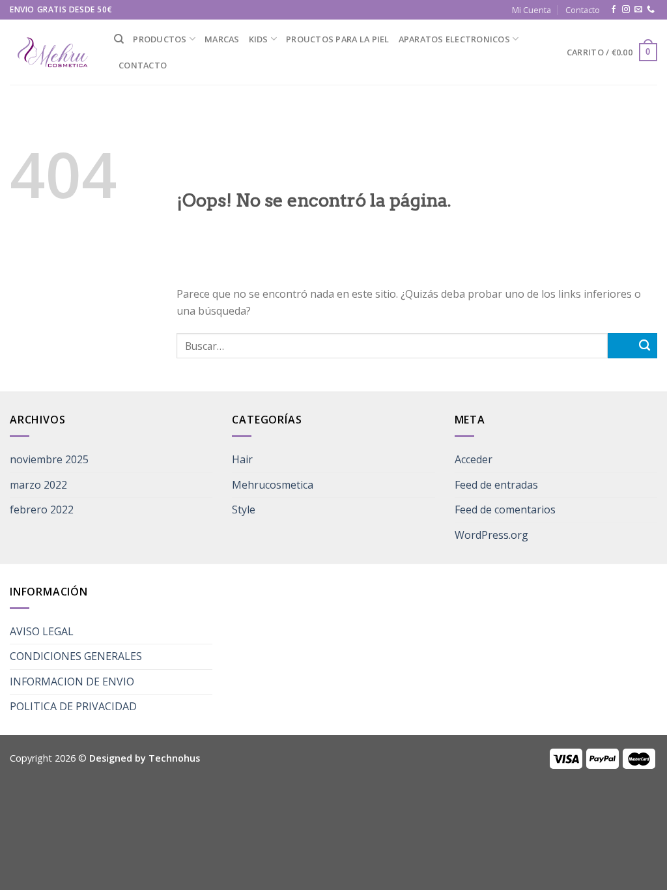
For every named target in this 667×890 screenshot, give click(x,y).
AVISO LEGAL (42, 631)
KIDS (258, 39)
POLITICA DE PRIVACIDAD (73, 706)
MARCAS (222, 39)
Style (243, 509)
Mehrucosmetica (272, 485)
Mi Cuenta (531, 10)
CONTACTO (143, 65)
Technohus (174, 758)
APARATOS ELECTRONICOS (454, 39)
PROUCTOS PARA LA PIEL (337, 39)
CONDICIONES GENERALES (76, 656)
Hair (242, 459)
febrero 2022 (42, 509)
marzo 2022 (38, 485)
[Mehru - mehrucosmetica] (52, 52)
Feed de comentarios (505, 509)
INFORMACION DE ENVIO (72, 681)
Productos (159, 39)
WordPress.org (491, 535)
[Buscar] (119, 39)
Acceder (473, 459)
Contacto (582, 10)
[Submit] (632, 345)
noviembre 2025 (49, 459)
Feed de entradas (496, 485)
